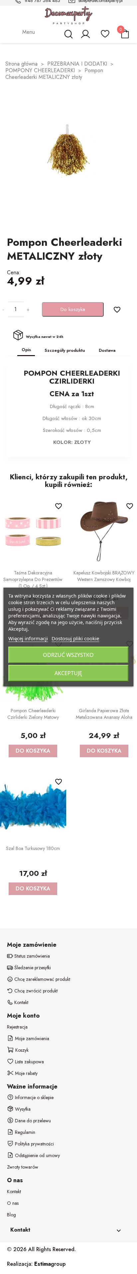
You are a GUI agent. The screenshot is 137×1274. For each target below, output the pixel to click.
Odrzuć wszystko (68, 655)
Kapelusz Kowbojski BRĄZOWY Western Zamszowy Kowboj (103, 576)
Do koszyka (73, 309)
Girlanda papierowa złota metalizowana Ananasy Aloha (104, 713)
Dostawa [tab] (107, 350)
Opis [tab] (26, 349)
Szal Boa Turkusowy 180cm (33, 848)
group (50, 1264)
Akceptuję (68, 673)
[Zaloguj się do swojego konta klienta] (85, 37)
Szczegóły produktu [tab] (65, 350)
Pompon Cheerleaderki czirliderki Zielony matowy (33, 713)
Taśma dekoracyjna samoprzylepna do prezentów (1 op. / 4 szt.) (33, 579)
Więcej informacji (28, 638)
